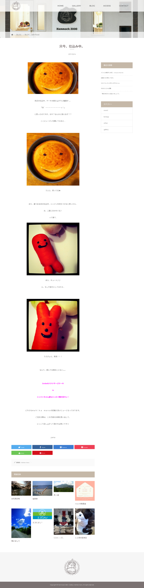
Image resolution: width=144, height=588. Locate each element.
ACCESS (107, 6)
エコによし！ (38, 523)
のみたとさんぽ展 (106, 88)
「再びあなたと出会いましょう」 (110, 93)
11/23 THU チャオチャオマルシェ (110, 83)
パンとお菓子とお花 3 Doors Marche (112, 72)
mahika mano (25, 462)
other (106, 123)
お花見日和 (15, 499)
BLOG (92, 6)
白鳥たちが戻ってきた (107, 78)
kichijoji (106, 117)
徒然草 (35, 499)
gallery (106, 129)
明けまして (15, 541)
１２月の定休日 (81, 538)
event (106, 110)
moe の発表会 (80, 504)
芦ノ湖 (56, 495)
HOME (60, 6)
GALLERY (76, 6)
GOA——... (59, 538)
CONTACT (123, 6)
